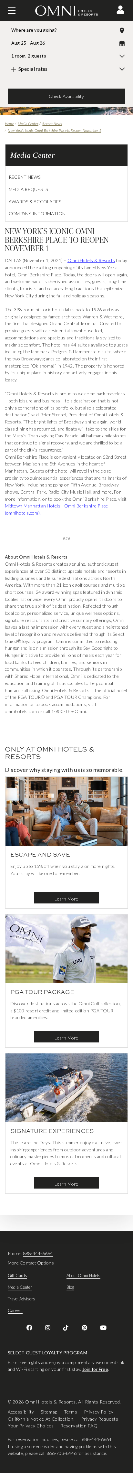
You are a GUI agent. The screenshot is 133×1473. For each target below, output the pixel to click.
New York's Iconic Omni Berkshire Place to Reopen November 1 (54, 130)
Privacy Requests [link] (99, 1418)
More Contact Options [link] (31, 1262)
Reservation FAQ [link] (79, 1425)
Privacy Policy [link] (99, 1411)
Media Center (28, 124)
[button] (120, 9)
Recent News (52, 124)
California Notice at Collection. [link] (41, 1418)
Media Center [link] (20, 1287)
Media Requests (28, 189)
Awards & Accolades (35, 201)
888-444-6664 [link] (38, 1253)
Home (9, 124)
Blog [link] (70, 1287)
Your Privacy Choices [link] (31, 1425)
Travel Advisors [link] (21, 1298)
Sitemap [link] (49, 1411)
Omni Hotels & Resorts (91, 260)
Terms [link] (70, 1411)
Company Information (37, 213)
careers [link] (15, 1310)
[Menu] (11, 10)
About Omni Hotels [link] (83, 1275)
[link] (29, 1327)
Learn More (66, 899)
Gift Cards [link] (17, 1275)
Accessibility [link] (21, 1411)
